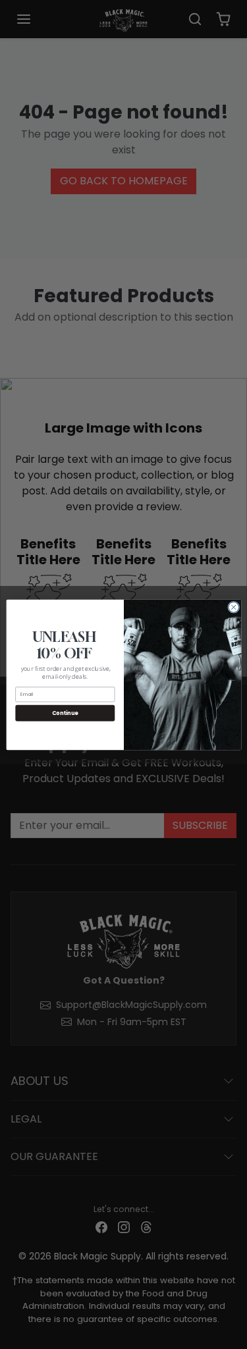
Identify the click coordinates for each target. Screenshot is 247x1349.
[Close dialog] (233, 607)
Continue (64, 712)
